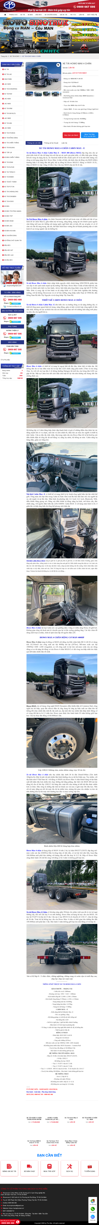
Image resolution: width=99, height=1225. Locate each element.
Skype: (6, 303)
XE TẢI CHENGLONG (11, 191)
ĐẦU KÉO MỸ (8, 250)
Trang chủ (13, 14)
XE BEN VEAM (8, 221)
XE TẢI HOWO (15, 56)
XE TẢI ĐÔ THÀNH (10, 182)
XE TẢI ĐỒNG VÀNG (11, 138)
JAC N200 (7, 84)
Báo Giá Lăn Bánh (71, 135)
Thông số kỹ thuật (51, 143)
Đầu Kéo (39, 14)
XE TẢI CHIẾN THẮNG (11, 143)
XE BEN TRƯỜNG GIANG (12, 211)
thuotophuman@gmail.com (15, 1205)
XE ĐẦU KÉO (8, 260)
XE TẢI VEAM (8, 162)
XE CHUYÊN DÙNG (51, 14)
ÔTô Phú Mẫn (5, 360)
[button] (7, 35)
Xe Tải (22, 14)
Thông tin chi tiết (34, 143)
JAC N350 (7, 98)
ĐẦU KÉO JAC (9, 255)
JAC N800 (7, 118)
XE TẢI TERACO (9, 172)
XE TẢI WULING (9, 147)
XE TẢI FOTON (9, 186)
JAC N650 (7, 103)
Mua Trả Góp (90, 135)
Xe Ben (30, 14)
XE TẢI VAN (8, 123)
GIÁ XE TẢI (63, 14)
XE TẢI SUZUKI (9, 167)
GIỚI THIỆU (91, 14)
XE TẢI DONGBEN (10, 196)
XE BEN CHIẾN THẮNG (11, 157)
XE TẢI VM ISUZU (10, 113)
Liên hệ (81, 14)
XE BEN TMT (8, 216)
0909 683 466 (12, 1203)
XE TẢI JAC (8, 74)
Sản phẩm (8, 79)
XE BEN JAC (8, 226)
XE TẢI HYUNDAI (9, 133)
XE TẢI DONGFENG (10, 89)
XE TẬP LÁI (8, 152)
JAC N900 (7, 128)
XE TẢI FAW (8, 94)
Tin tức (73, 14)
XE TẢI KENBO (9, 177)
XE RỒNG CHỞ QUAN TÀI (12, 240)
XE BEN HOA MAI (9, 231)
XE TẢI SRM (8, 108)
